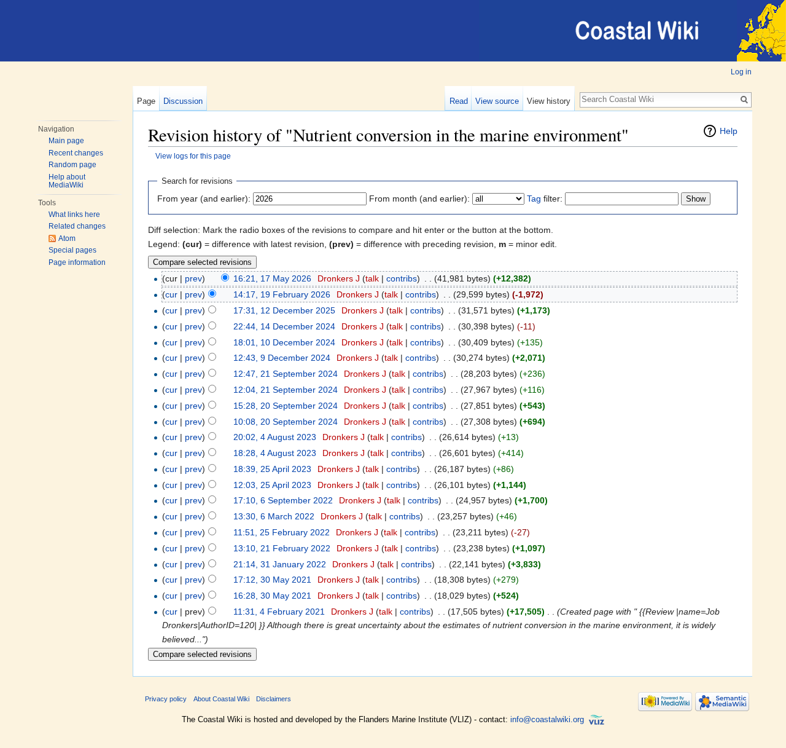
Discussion (183, 101)
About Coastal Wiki (221, 699)
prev (193, 278)
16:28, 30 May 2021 (272, 595)
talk (372, 278)
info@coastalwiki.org (547, 719)
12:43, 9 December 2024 (281, 358)
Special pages (72, 250)
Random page (72, 164)
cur (171, 294)
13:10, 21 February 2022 (281, 548)
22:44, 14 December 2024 (284, 326)
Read (458, 101)
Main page (66, 140)
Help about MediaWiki (67, 181)
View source (497, 101)
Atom (67, 238)
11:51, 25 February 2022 (281, 532)
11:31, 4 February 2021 (279, 611)
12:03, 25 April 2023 (272, 485)
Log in (741, 72)
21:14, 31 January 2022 (279, 564)
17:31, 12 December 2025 (284, 310)
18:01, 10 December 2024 (284, 342)
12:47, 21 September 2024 (285, 374)
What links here (74, 214)
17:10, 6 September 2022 (283, 500)
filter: (544, 198)
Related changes (77, 226)
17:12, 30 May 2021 (272, 580)
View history (548, 101)
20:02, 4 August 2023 (274, 437)
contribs (401, 278)
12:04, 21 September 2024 (285, 390)
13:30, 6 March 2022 (273, 516)
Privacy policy (166, 699)
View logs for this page (193, 156)
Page (146, 101)
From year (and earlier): (204, 198)
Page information (77, 262)
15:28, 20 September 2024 (285, 406)
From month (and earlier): (419, 198)
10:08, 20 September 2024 (285, 422)
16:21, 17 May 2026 (272, 278)
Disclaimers (273, 699)
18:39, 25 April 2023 (272, 469)
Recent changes (76, 153)
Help (728, 131)
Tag (534, 198)
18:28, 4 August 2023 (274, 453)
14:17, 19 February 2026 (281, 294)
